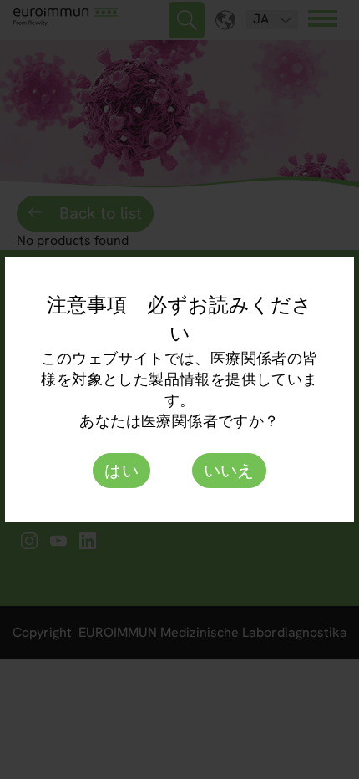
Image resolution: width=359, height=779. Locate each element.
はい (121, 470)
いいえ (229, 470)
